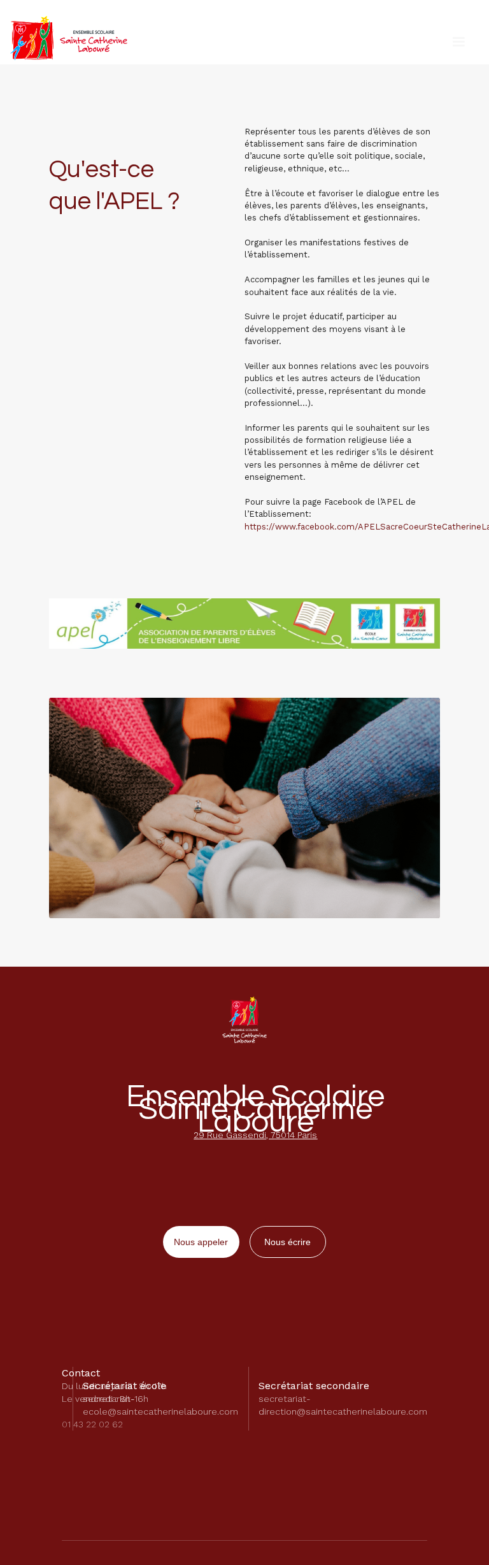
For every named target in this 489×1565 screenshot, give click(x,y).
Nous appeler (201, 1242)
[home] (68, 38)
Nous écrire (287, 1242)
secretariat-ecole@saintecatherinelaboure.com (160, 1405)
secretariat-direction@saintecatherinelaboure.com (343, 1405)
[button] (458, 42)
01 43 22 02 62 (92, 1424)
